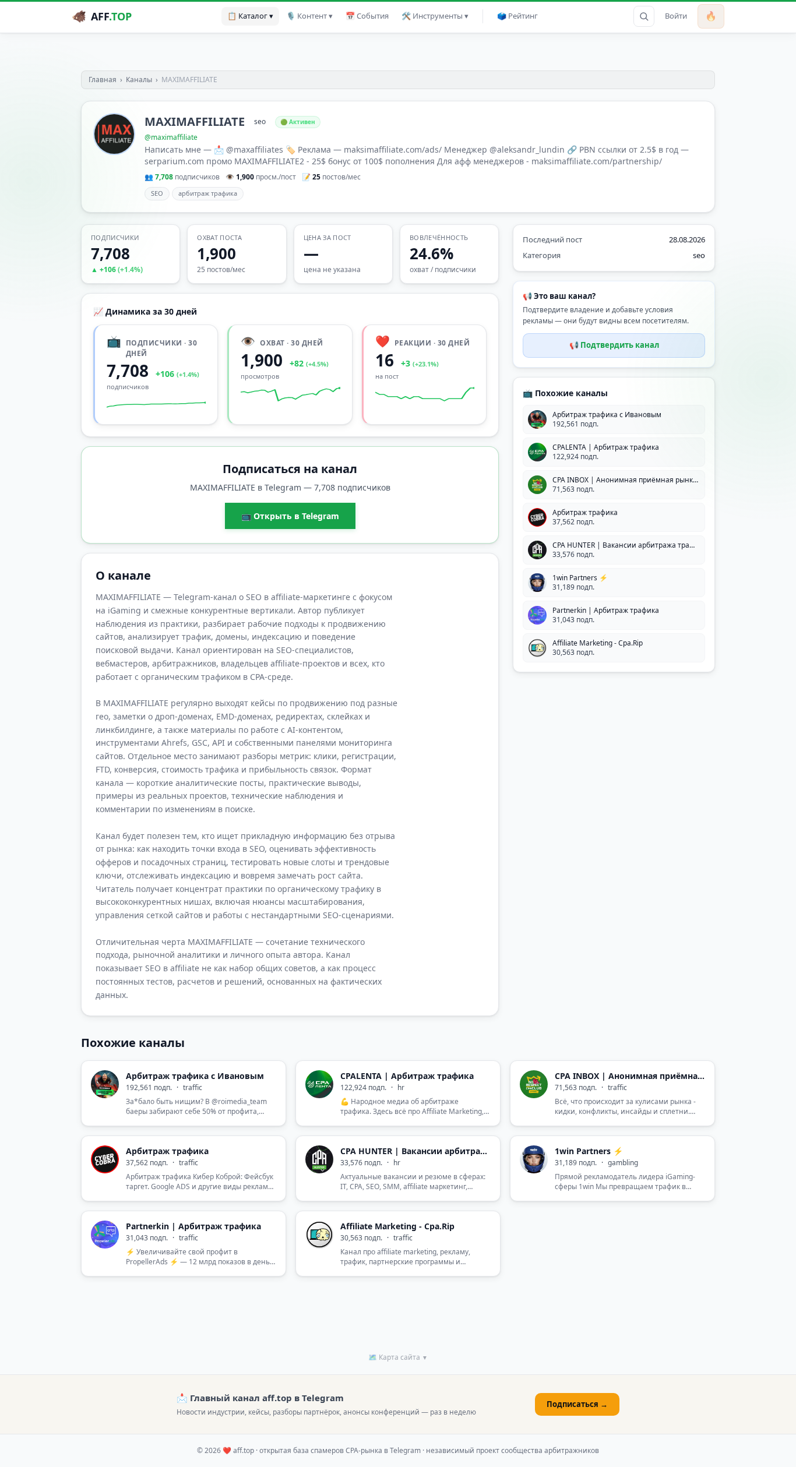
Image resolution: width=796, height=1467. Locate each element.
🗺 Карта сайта (398, 1357)
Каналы (139, 79)
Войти (676, 15)
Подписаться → (577, 1404)
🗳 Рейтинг (517, 15)
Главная (103, 79)
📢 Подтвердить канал (614, 345)
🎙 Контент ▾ (309, 15)
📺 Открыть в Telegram (290, 515)
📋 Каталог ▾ (250, 15)
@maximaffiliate (171, 137)
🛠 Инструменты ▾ (435, 15)
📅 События (367, 15)
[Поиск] (643, 16)
